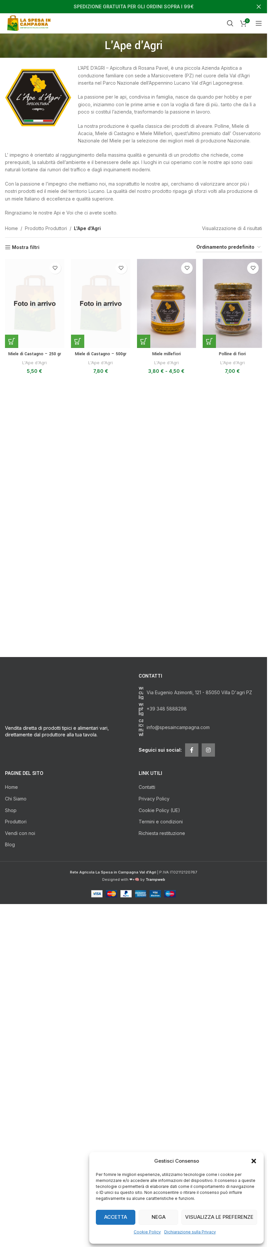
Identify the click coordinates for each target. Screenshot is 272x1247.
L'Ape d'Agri (34, 362)
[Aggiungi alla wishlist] (55, 268)
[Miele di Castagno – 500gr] (100, 303)
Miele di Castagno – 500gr (100, 354)
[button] (253, 1161)
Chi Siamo (16, 1233)
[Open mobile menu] (258, 23)
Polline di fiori (232, 354)
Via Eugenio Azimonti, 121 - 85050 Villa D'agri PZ (199, 692)
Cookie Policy (147, 1231)
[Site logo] (30, 23)
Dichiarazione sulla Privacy (190, 1231)
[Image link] (67, 922)
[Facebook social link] (191, 750)
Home (11, 228)
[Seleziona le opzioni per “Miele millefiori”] (143, 341)
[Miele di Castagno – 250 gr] (34, 303)
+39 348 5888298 (167, 708)
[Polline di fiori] (232, 303)
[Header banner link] (133, 6)
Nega (159, 1217)
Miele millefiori (166, 354)
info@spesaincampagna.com (178, 727)
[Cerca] (230, 23)
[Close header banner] (258, 6)
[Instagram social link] (208, 750)
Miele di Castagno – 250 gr (34, 354)
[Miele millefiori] (166, 303)
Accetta (115, 1217)
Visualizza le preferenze (219, 1217)
